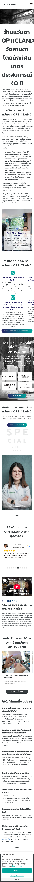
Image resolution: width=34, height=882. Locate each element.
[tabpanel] (17, 16)
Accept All (17, 870)
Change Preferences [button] (17, 876)
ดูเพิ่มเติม (16, 250)
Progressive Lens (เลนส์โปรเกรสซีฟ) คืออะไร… (16, 676)
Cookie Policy (17, 866)
